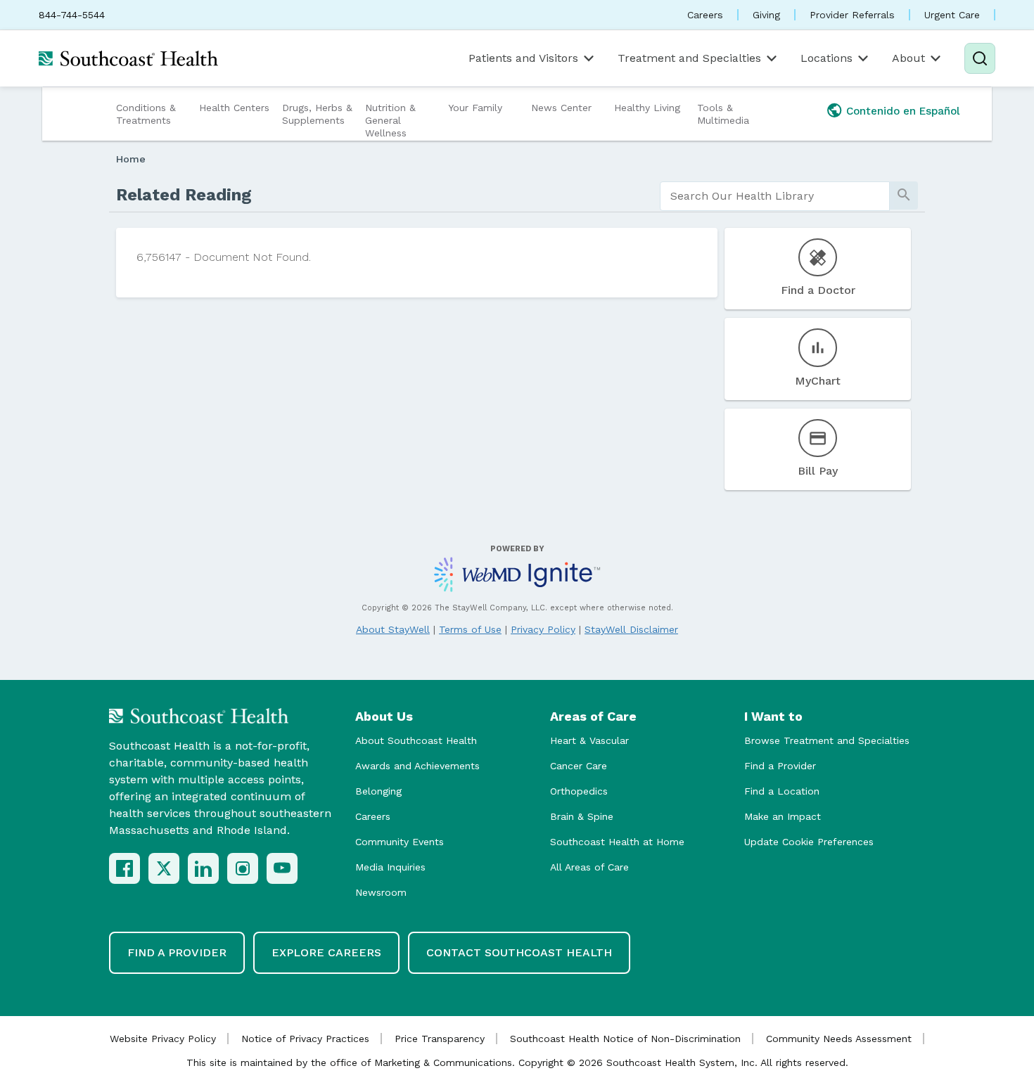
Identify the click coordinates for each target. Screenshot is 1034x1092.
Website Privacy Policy (163, 1038)
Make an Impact (782, 816)
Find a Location (781, 791)
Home (131, 159)
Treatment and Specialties (689, 58)
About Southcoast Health (416, 740)
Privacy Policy (543, 629)
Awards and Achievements (417, 765)
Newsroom (381, 892)
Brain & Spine (581, 816)
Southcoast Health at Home (617, 841)
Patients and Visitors (523, 58)
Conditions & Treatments (146, 114)
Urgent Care (952, 14)
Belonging (378, 791)
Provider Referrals (852, 14)
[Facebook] (124, 868)
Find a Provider (780, 765)
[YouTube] (282, 868)
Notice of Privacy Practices (305, 1038)
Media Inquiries (390, 867)
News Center (561, 107)
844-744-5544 (72, 14)
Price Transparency (440, 1038)
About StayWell (393, 629)
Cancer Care (578, 765)
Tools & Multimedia (723, 114)
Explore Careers (326, 952)
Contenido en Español (903, 111)
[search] (775, 196)
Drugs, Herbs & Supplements (317, 114)
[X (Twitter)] (163, 868)
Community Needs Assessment (839, 1038)
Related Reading (184, 195)
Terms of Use (470, 629)
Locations (826, 58)
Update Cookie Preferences (809, 841)
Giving (766, 14)
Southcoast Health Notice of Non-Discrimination (625, 1038)
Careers (705, 14)
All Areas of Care (589, 867)
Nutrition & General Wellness (390, 120)
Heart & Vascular (589, 740)
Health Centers (234, 107)
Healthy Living (647, 107)
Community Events (399, 841)
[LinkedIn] (203, 868)
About (908, 58)
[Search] (979, 58)
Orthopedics (579, 791)
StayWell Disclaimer (631, 629)
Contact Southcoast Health (519, 952)
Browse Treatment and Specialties (826, 740)
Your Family (475, 107)
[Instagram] (242, 868)
